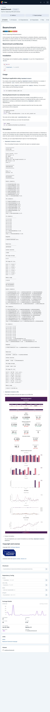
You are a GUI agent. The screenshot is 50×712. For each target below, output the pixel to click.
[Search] (44, 2)
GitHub (3, 639)
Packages (4, 7)
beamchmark (6, 9)
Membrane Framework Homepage (9, 641)
